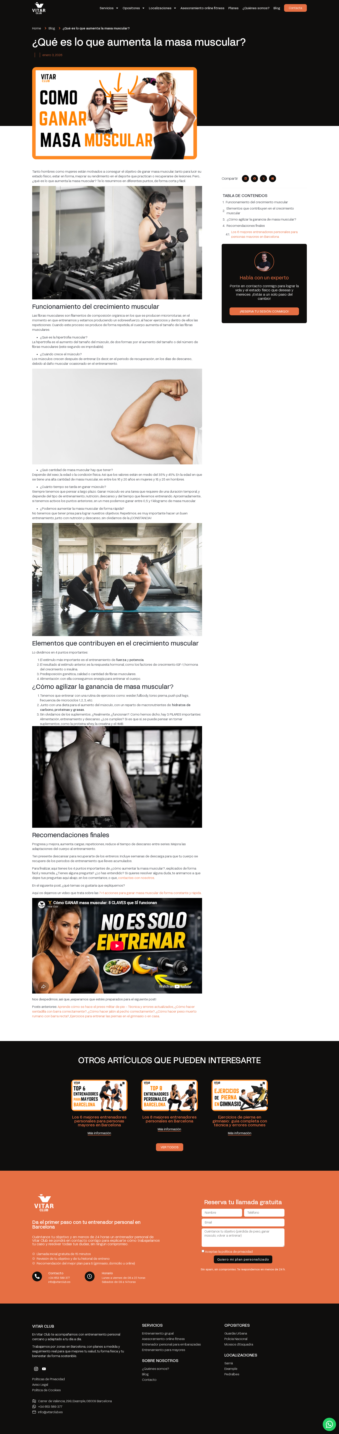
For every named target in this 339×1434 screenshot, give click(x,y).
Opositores (131, 8)
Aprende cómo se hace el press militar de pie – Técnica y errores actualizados (115, 1006)
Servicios (107, 8)
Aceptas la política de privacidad (229, 1251)
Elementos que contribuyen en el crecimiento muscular (260, 210)
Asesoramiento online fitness (202, 8)
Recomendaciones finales (246, 225)
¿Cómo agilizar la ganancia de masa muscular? (261, 219)
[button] (245, 178)
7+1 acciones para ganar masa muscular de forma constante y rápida (150, 893)
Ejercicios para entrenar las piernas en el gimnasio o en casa (114, 1016)
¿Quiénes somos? (256, 8)
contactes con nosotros (136, 878)
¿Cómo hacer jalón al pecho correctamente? (121, 1011)
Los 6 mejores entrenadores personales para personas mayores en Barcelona (264, 234)
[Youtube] (44, 1369)
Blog (276, 8)
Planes (233, 8)
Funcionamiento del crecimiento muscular (257, 202)
